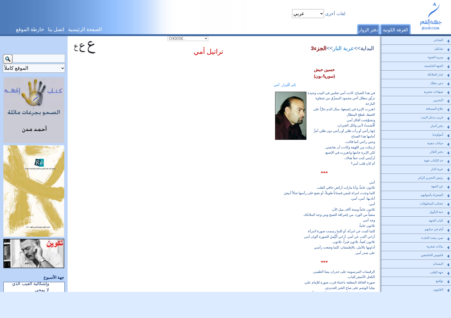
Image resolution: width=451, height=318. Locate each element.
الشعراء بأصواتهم (432, 195)
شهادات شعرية (433, 92)
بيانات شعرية (434, 246)
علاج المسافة (434, 109)
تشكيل (438, 48)
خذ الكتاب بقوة (433, 160)
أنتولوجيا (437, 134)
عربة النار (343, 48)
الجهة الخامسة (433, 66)
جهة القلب (436, 272)
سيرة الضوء (435, 57)
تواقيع (439, 281)
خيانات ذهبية (435, 143)
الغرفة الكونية (395, 29)
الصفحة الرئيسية (85, 29)
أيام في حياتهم (434, 229)
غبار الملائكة (435, 74)
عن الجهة (437, 186)
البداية (367, 48)
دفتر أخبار (436, 126)
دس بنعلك (436, 83)
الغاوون (438, 289)
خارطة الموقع (30, 29)
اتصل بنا (56, 29)
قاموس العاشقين (432, 255)
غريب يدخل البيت (432, 117)
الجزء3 (319, 48)
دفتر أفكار (436, 152)
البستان (438, 263)
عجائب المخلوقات (431, 203)
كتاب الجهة (436, 220)
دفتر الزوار (368, 29)
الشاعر (438, 40)
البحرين (438, 100)
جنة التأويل (436, 212)
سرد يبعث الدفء (432, 238)
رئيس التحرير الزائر (430, 178)
